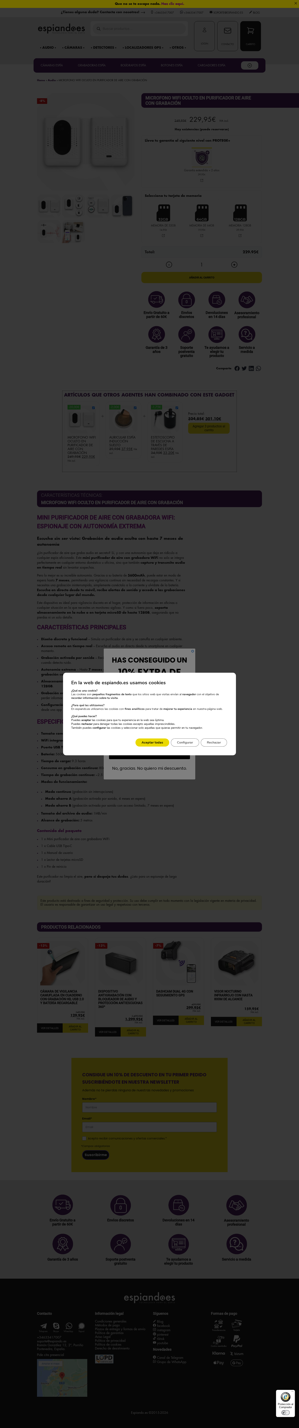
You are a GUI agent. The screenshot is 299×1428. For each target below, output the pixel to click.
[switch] (286, 1412)
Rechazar (214, 742)
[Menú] (292, 1392)
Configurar (185, 742)
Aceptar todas (152, 742)
